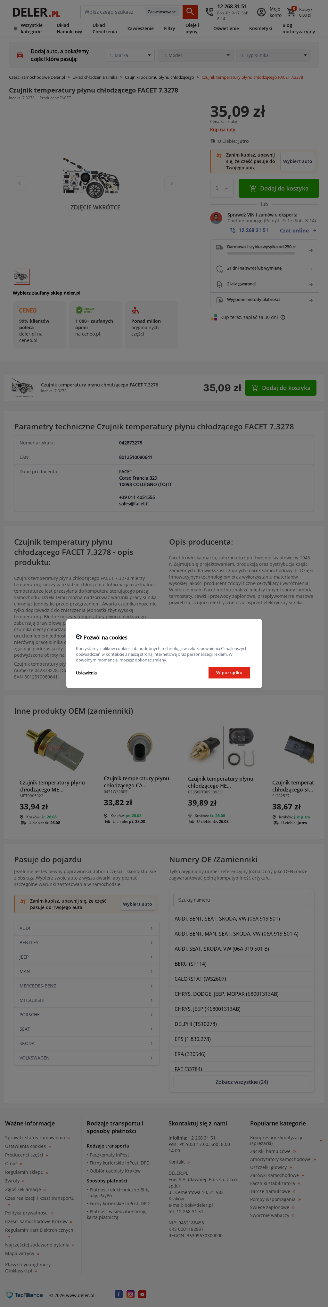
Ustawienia (86, 673)
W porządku (229, 673)
